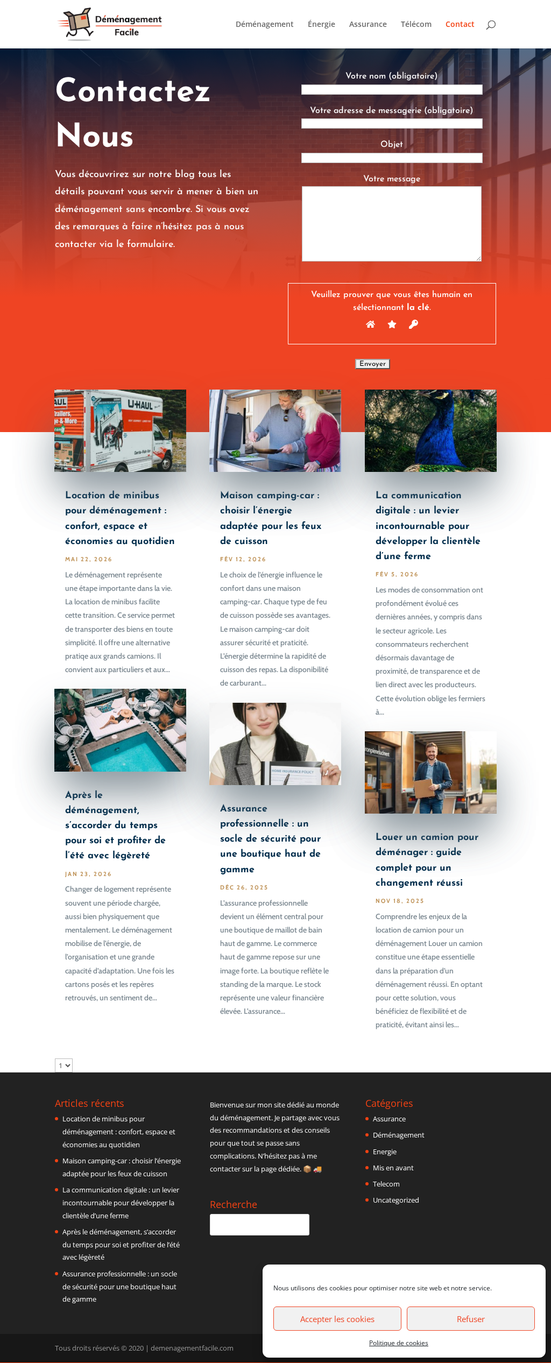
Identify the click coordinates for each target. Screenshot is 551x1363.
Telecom (386, 1184)
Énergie (321, 24)
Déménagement (265, 24)
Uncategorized (396, 1200)
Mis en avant (393, 1168)
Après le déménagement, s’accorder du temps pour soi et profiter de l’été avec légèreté (115, 826)
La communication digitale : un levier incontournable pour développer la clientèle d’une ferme (428, 526)
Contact (460, 24)
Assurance (368, 24)
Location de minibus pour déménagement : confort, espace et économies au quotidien (118, 1131)
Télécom (416, 24)
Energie (385, 1151)
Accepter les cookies (337, 1318)
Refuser (471, 1318)
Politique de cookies (398, 1342)
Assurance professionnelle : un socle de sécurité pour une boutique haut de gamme (270, 839)
